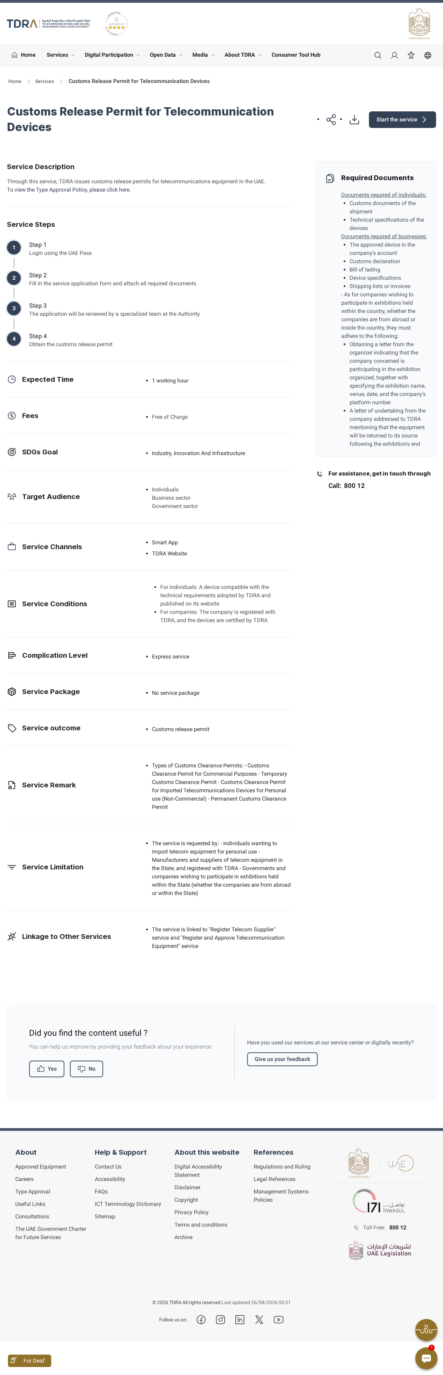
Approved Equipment (40, 1166)
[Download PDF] (352, 120)
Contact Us (108, 1166)
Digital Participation (114, 57)
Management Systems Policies (281, 1195)
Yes (52, 1068)
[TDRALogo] (48, 23)
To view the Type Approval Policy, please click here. (69, 189)
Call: (346, 486)
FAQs (101, 1191)
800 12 (397, 1227)
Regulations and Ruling (282, 1166)
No (92, 1068)
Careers (24, 1179)
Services (62, 57)
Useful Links (30, 1204)
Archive (183, 1237)
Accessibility (110, 1179)
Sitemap (105, 1216)
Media (205, 57)
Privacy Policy (191, 1212)
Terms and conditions (200, 1224)
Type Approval (32, 1191)
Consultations (32, 1216)
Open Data (168, 57)
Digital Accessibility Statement (198, 1170)
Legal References (275, 1179)
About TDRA (245, 57)
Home (14, 81)
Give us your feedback (282, 1059)
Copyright (186, 1200)
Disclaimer (187, 1187)
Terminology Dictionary (128, 1204)
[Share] (329, 120)
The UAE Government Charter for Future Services (50, 1233)
